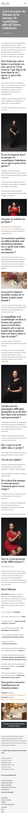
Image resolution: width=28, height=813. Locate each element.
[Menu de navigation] (25, 3)
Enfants (3, 802)
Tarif (2, 809)
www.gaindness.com (7, 229)
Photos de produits (7, 782)
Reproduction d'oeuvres (8, 787)
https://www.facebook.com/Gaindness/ (13, 699)
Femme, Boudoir (6, 800)
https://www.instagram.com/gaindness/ (13, 695)
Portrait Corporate (6, 780)
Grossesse (4, 797)
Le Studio (4, 807)
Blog (2, 811)
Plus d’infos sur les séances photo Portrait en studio (14, 725)
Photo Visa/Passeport (7, 804)
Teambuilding (5, 789)
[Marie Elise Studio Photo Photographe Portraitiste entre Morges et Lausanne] (5, 3)
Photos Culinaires (6, 785)
